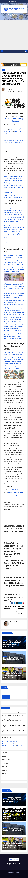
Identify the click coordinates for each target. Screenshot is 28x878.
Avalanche (4, 752)
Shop (19, 874)
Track (17, 91)
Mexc (12, 131)
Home (9, 874)
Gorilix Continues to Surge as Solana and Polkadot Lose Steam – (19, 610)
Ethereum (19, 89)
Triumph (20, 91)
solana (13, 91)
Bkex (9, 128)
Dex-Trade (11, 129)
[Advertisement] (14, 35)
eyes (23, 89)
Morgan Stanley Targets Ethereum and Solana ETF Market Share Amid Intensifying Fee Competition (13, 720)
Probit (20, 131)
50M (11, 89)
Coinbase (6, 129)
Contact (15, 874)
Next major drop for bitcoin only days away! (12, 715)
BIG (16, 89)
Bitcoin (4, 756)
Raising (8, 91)
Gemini (5, 131)
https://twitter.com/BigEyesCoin (14, 495)
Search (4, 687)
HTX (9, 131)
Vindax (5, 133)
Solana (5, 640)
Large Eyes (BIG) (8, 157)
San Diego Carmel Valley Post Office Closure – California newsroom (13, 675)
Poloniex (16, 131)
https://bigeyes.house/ (13, 489)
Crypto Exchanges (6, 759)
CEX (15, 128)
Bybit (12, 128)
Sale (11, 91)
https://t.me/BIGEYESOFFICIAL (15, 492)
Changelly (19, 128)
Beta (13, 89)
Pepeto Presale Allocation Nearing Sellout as (12, 643)
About (12, 874)
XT (8, 133)
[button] (23, 51)
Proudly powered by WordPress (14, 872)
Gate (16, 129)
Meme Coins (5, 770)
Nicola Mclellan (11, 88)
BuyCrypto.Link (13, 15)
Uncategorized (5, 777)
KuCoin (19, 129)
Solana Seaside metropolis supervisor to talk (9, 608)
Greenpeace (11, 381)
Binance (5, 128)
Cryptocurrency (6, 763)
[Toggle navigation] (13, 51)
